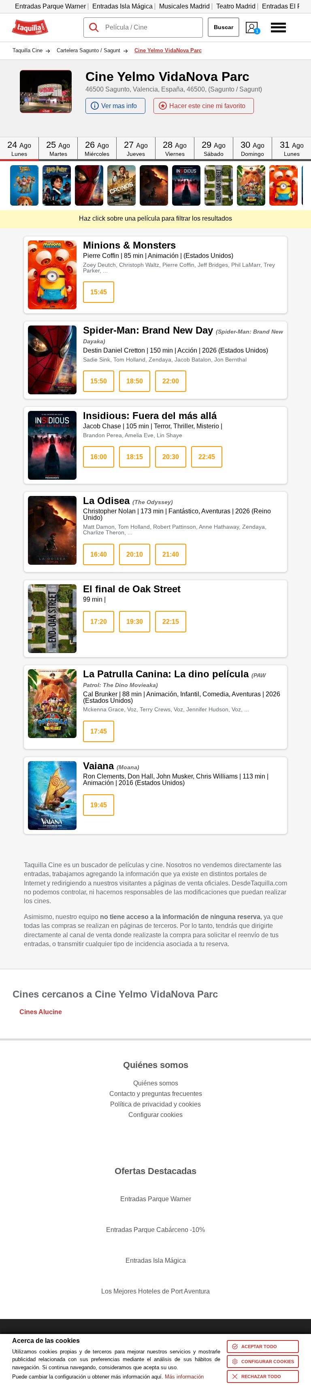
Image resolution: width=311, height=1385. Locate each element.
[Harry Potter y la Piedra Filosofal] (56, 185)
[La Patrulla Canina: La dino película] (251, 185)
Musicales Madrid (184, 6)
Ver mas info (119, 105)
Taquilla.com (30, 22)
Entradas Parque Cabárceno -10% (155, 1229)
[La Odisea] (153, 185)
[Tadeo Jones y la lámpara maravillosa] (24, 185)
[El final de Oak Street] (218, 185)
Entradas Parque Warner (50, 6)
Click (19, 140)
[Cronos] (121, 185)
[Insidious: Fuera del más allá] (186, 185)
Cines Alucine (40, 1011)
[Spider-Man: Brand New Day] (89, 185)
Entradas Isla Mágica (122, 6)
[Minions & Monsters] (283, 185)
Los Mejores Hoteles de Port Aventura (155, 1291)
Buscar (223, 27)
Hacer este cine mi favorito (207, 105)
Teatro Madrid (236, 6)
